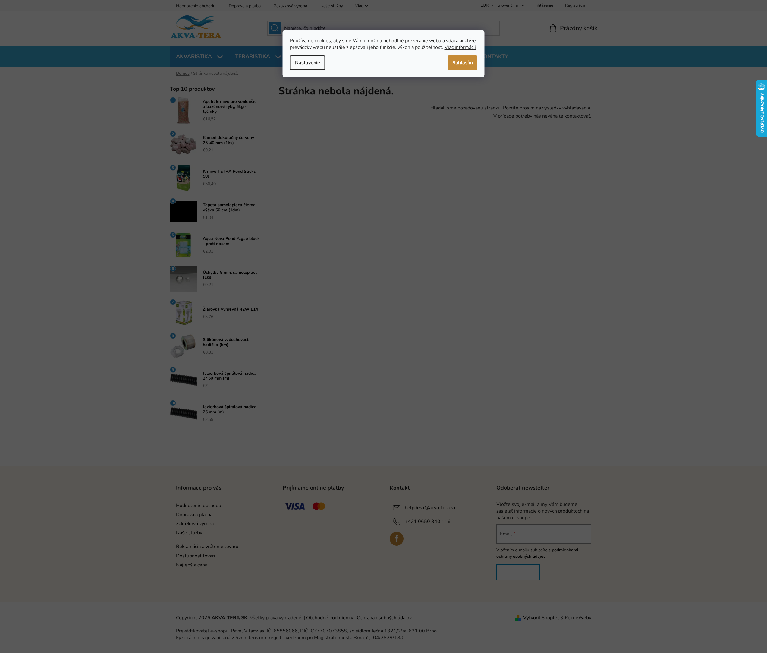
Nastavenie (307, 62)
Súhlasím (462, 62)
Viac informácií (460, 47)
